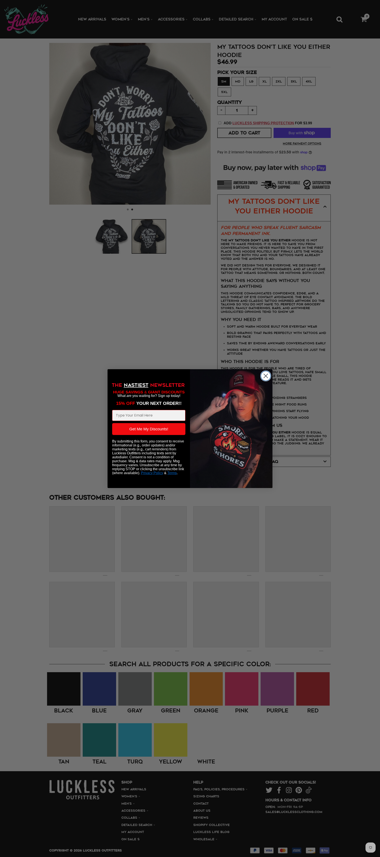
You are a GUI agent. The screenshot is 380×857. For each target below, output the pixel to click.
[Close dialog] (266, 376)
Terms (172, 473)
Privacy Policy (152, 473)
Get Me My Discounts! (148, 429)
